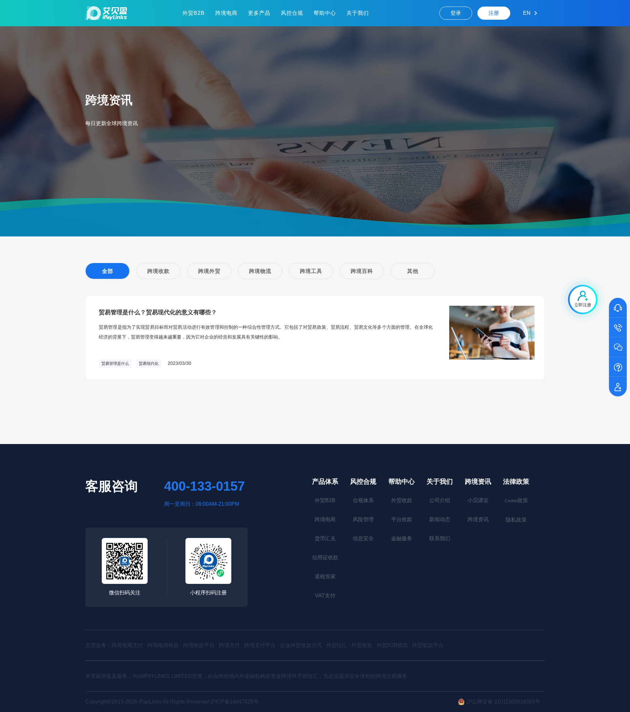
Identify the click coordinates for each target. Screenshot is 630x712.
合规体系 (363, 500)
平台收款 (401, 519)
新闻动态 (439, 519)
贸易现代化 (148, 363)
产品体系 (325, 481)
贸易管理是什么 (115, 363)
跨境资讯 (478, 481)
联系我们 (439, 538)
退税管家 (325, 576)
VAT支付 (325, 595)
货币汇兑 (325, 538)
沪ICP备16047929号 (234, 701)
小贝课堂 (478, 500)
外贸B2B (193, 13)
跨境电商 (226, 13)
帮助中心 (325, 13)
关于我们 (357, 13)
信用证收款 (325, 557)
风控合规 (292, 13)
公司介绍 (439, 500)
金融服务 (401, 538)
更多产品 (259, 13)
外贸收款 (401, 500)
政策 (516, 500)
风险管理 (363, 519)
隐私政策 (516, 520)
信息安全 (363, 538)
